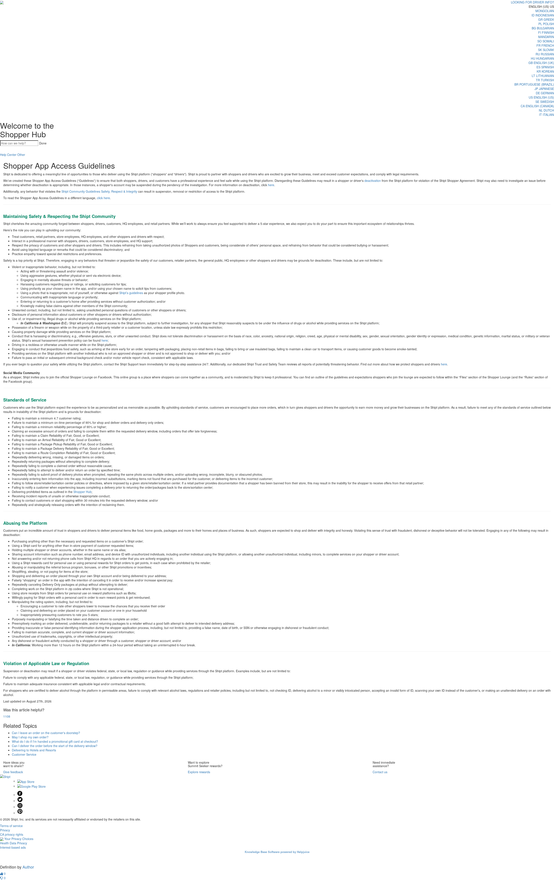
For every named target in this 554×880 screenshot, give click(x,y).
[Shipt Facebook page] (20, 794)
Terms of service (11, 826)
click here (103, 198)
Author (28, 867)
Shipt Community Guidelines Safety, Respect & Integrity (99, 191)
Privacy (5, 830)
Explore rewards (199, 772)
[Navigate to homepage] (1, 2)
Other (21, 154)
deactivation (372, 180)
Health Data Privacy (13, 843)
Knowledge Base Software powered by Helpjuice (277, 852)
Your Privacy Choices (18, 839)
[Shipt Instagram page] (20, 807)
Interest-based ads (13, 847)
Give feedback (13, 772)
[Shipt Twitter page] (20, 800)
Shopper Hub (82, 492)
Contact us (380, 772)
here (271, 185)
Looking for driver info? (532, 2)
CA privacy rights (11, 834)
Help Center (8, 154)
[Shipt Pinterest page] (20, 813)
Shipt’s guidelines (131, 293)
